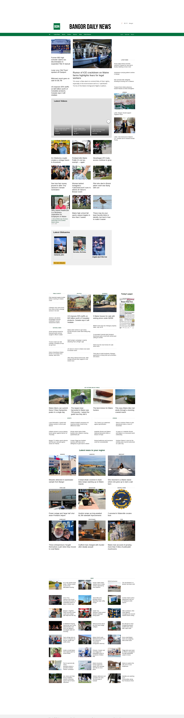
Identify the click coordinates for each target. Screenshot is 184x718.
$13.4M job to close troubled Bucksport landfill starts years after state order (127, 626)
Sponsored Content (57, 196)
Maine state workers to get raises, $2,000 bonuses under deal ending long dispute (78, 331)
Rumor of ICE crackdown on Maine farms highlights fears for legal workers (91, 75)
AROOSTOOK (92, 487)
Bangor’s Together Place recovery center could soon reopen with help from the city (69, 613)
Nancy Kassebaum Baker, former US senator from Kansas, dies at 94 (56, 354)
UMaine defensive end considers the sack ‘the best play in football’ (99, 678)
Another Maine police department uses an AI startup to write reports (128, 600)
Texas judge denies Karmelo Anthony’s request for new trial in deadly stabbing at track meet (123, 65)
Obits (80, 34)
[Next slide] (108, 121)
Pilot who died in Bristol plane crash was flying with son (102, 185)
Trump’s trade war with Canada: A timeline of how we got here (56, 343)
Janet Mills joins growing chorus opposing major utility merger (99, 600)
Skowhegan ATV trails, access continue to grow (102, 159)
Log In (121, 34)
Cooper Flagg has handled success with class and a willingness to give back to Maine (79, 442)
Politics (69, 34)
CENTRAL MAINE (121, 487)
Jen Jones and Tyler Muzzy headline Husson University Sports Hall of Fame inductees (69, 679)
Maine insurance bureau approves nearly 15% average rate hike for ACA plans (98, 666)
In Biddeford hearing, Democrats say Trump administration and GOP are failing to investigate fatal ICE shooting (69, 627)
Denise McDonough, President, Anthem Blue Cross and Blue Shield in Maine (59, 220)
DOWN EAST (62, 519)
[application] (63, 119)
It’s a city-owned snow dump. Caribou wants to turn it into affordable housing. (69, 585)
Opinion (75, 34)
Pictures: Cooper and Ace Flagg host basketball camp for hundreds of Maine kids (99, 653)
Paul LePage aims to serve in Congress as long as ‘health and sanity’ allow (69, 640)
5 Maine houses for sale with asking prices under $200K (104, 317)
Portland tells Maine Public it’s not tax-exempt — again (79, 160)
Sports (63, 34)
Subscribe (127, 34)
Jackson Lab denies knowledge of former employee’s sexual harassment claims (55, 320)
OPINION (124, 92)
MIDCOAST (121, 454)
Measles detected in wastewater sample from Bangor (61, 481)
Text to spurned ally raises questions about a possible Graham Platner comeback (68, 666)
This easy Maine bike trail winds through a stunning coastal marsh (125, 410)
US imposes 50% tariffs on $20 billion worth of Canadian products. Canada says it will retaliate (60, 91)
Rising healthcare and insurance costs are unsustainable (103, 441)
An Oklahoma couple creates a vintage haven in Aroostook (60, 160)
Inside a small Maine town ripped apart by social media (69, 652)
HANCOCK (92, 454)
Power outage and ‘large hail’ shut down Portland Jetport (61, 514)
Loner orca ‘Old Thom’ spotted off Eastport (59, 71)
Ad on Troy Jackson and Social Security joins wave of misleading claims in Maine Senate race (69, 601)
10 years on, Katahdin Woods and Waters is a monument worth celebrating (125, 433)
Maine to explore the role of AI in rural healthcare (128, 664)
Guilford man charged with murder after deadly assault (91, 546)
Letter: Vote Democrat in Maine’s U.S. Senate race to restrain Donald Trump (124, 138)
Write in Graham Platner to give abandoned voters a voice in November (125, 424)
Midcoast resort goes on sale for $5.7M (60, 79)
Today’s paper (127, 294)
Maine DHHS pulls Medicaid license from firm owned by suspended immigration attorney (99, 640)
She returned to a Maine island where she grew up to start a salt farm (120, 482)
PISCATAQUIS (92, 519)
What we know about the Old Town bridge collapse (99, 625)
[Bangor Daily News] (55, 29)
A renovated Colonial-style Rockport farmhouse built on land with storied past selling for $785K (104, 336)
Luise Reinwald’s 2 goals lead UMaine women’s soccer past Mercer (57, 424)
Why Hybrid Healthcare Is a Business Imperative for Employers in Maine (60, 213)
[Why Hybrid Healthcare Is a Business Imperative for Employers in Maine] (60, 209)
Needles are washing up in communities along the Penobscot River (128, 678)
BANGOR (62, 454)
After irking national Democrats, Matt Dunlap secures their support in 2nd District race (77, 359)
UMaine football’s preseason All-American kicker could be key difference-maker (79, 424)
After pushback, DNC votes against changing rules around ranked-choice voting (128, 613)
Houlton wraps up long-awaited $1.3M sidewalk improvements (90, 514)
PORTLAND (62, 487)
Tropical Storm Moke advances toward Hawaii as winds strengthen (124, 87)
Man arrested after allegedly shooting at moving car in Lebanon (124, 80)
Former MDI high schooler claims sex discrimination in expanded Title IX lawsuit (60, 61)
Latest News (57, 34)
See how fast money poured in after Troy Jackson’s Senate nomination (59, 186)
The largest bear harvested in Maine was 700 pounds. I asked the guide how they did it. (80, 411)
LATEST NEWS (124, 59)
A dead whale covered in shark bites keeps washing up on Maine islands (91, 482)
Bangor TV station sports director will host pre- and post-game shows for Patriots (58, 442)
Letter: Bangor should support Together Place (122, 113)
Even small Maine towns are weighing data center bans (127, 639)
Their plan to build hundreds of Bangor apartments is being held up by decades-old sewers (104, 355)
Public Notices (87, 34)
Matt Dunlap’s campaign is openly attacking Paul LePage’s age (77, 340)
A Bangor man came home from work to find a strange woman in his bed (56, 309)
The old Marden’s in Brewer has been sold (128, 583)
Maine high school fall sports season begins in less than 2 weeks (81, 215)
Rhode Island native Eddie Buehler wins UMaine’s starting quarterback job (79, 433)
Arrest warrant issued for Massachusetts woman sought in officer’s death (56, 333)
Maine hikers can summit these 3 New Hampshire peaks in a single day (58, 410)
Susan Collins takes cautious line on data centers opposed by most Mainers (99, 585)
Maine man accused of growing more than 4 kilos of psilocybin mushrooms (119, 547)
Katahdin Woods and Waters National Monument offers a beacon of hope (102, 433)
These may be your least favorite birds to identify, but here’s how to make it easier (101, 216)
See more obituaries (59, 263)
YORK (121, 519)
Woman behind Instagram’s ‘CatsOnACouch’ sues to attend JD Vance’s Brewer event (81, 187)
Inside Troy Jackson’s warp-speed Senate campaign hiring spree (99, 613)
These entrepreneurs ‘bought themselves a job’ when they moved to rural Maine (62, 547)
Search (132, 34)
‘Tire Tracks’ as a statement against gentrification (102, 423)
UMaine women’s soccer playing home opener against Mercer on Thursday (58, 433)
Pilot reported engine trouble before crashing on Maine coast (57, 299)
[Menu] (49, 34)
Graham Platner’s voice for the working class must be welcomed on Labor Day (125, 442)
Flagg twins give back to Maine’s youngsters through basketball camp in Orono (128, 653)
